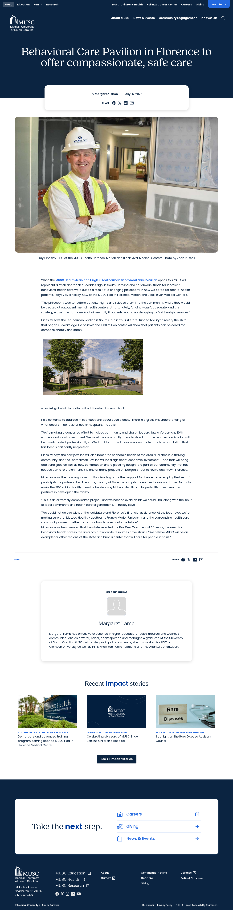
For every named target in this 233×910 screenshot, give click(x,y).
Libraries (188, 873)
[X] (62, 893)
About (105, 873)
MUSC (8, 4)
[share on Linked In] (126, 103)
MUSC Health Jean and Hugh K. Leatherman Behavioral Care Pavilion (106, 280)
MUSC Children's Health (127, 4)
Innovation (209, 18)
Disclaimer (148, 905)
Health (38, 4)
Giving (200, 4)
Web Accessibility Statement (202, 905)
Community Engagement (178, 18)
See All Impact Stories (117, 759)
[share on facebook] (114, 103)
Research (52, 4)
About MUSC (120, 18)
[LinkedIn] (73, 894)
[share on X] (119, 103)
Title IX (179, 905)
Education (23, 4)
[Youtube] (79, 893)
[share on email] (132, 103)
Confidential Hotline (154, 873)
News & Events (144, 18)
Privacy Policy (164, 905)
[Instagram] (67, 894)
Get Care (147, 878)
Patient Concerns (192, 878)
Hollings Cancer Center (162, 4)
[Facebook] (57, 894)
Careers (186, 4)
